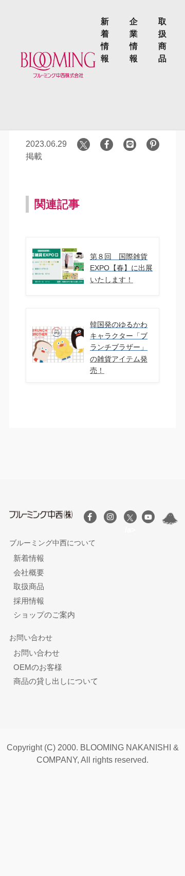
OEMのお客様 (37, 667)
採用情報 (28, 600)
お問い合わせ (36, 652)
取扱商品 (162, 40)
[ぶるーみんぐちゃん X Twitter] (170, 518)
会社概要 (28, 572)
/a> (130, 516)
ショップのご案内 (44, 614)
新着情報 (105, 40)
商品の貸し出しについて (55, 681)
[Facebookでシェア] (106, 144)
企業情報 (134, 40)
